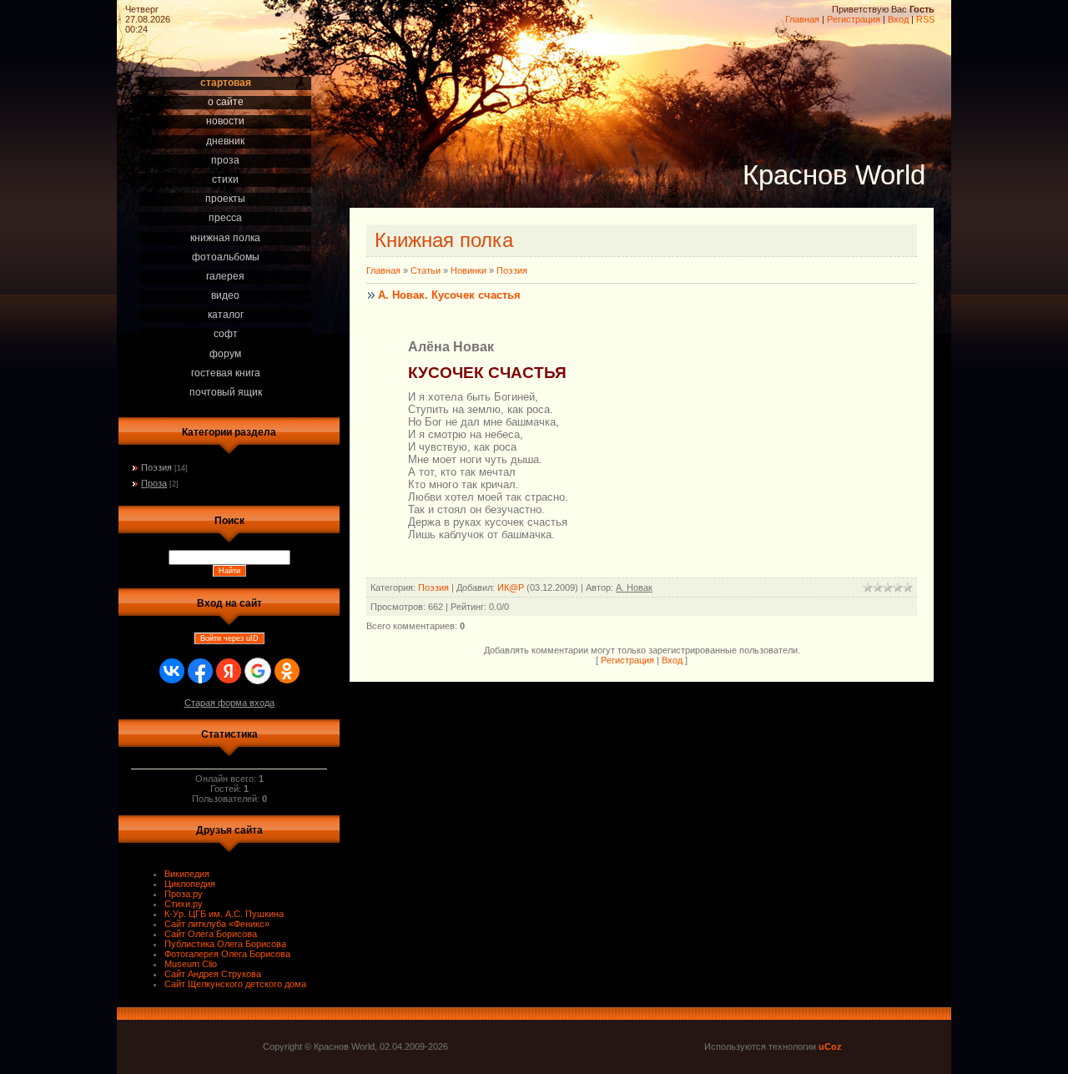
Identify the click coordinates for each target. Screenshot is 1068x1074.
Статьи (426, 270)
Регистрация (853, 19)
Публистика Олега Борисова (225, 944)
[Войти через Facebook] (200, 670)
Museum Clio (190, 964)
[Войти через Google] (257, 671)
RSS (925, 19)
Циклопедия (189, 884)
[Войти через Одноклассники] (287, 670)
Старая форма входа (229, 703)
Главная (802, 19)
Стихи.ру (183, 904)
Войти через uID (229, 638)
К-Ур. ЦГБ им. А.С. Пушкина (224, 914)
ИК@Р (510, 587)
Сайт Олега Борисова (210, 934)
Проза (154, 483)
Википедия (186, 874)
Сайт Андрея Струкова (212, 974)
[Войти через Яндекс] (228, 670)
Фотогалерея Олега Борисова (227, 954)
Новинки (468, 270)
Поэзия (156, 467)
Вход (898, 19)
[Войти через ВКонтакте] (171, 670)
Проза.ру (183, 894)
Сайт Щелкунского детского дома (235, 984)
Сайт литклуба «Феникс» (217, 924)
